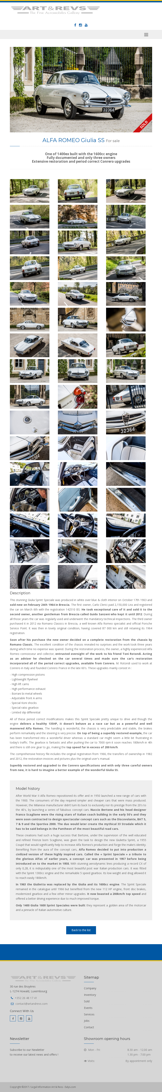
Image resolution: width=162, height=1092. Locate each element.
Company (90, 988)
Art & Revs (57, 1087)
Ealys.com (70, 1087)
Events (88, 1008)
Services (89, 1014)
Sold (86, 1001)
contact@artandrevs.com (31, 1004)
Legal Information (41, 1087)
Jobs (86, 1021)
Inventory (90, 995)
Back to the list (81, 930)
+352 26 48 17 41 (26, 998)
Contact (89, 1027)
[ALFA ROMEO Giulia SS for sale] (81, 89)
